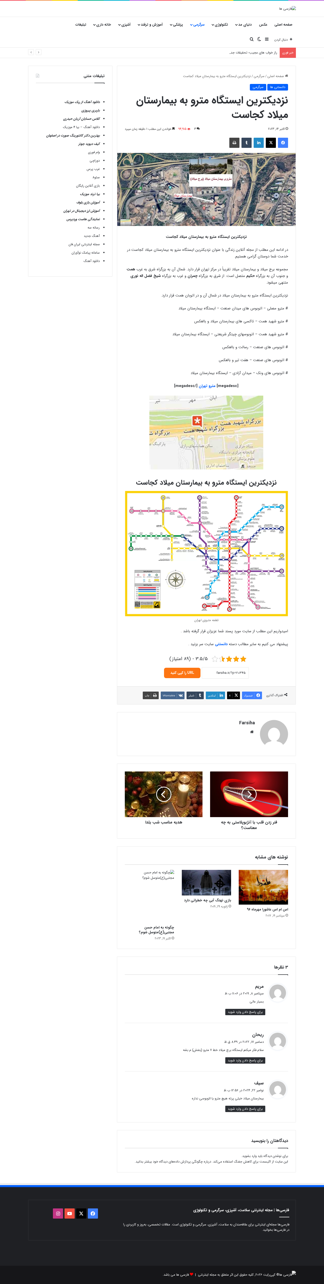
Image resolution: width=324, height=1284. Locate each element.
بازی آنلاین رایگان (88, 185)
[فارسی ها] (287, 8)
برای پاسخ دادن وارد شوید (245, 1012)
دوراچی (95, 160)
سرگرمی (199, 24)
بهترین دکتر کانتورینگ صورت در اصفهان (73, 135)
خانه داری (103, 24)
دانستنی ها (277, 87)
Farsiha (247, 723)
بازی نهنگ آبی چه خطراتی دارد (207, 900)
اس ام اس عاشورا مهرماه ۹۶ (267, 909)
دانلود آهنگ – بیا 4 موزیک (81, 127)
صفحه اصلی (283, 24)
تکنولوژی (221, 24)
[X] (271, 143)
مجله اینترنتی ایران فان (84, 244)
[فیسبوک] (283, 143)
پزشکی (178, 24)
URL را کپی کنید (182, 673)
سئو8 (96, 177)
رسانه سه (94, 227)
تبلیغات (80, 24)
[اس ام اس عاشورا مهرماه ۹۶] (263, 887)
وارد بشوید (249, 1156)
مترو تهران (207, 386)
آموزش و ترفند (152, 24)
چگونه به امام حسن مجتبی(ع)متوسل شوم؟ (156, 930)
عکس (263, 24)
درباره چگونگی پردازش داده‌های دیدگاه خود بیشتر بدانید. (173, 1161)
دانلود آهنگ (92, 261)
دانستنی (221, 644)
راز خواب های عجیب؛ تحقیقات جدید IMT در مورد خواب (239, 52)
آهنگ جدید (92, 236)
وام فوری (94, 152)
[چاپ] (234, 143)
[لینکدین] (259, 143)
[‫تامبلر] (246, 143)
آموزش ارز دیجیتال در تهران (82, 211)
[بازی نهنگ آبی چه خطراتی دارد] (206, 882)
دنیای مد (245, 24)
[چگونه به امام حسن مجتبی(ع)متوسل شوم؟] (149, 896)
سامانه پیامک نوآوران (86, 252)
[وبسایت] (252, 732)
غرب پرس (93, 169)
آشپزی (126, 24)
